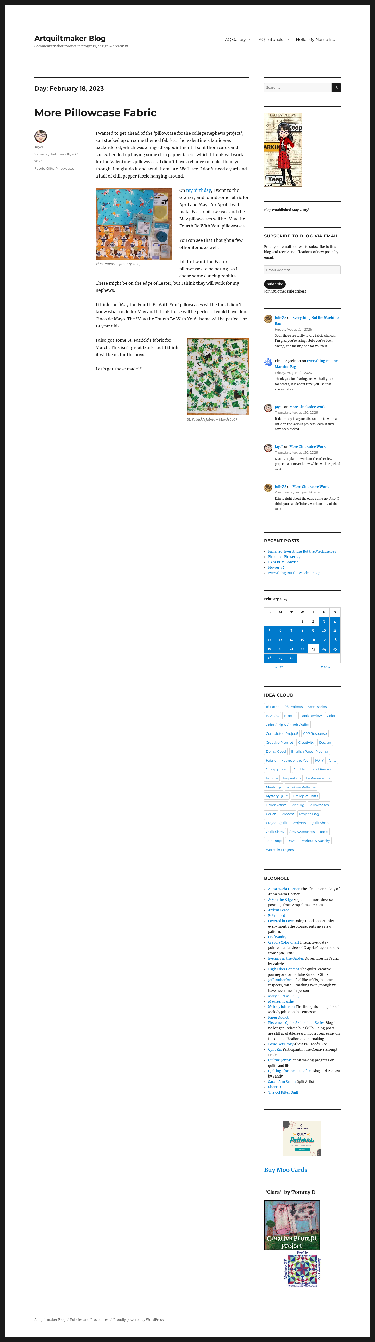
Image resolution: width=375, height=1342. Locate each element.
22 (302, 649)
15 (302, 640)
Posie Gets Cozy (280, 1044)
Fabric (39, 168)
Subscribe (275, 284)
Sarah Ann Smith (282, 1082)
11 (334, 630)
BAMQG (272, 716)
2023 (38, 161)
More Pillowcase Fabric (95, 112)
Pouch (271, 814)
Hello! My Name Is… (315, 39)
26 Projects (294, 707)
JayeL (39, 147)
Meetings (273, 787)
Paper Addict (278, 1017)
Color (331, 716)
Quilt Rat (275, 1049)
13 (280, 640)
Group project (277, 769)
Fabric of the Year (295, 760)
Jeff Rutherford (280, 980)
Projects (299, 823)
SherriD (274, 1087)
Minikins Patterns (301, 787)
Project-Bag (309, 814)
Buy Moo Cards (285, 1169)
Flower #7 (276, 567)
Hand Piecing (321, 769)
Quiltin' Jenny (279, 1060)
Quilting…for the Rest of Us (290, 1071)
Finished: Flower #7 (284, 557)
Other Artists (276, 805)
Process (288, 814)
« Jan (279, 667)
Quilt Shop (320, 823)
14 (291, 640)
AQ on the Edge (280, 899)
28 (291, 658)
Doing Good (276, 751)
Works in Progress (280, 849)
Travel (292, 841)
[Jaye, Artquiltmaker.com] (302, 150)
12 (269, 640)
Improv (272, 778)
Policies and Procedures (89, 1320)
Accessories (317, 707)
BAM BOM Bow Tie (283, 562)
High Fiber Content (283, 969)
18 (335, 640)
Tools (324, 832)
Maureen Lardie (281, 1001)
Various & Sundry (316, 841)
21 (291, 649)
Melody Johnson (281, 1007)
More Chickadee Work (307, 407)
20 (280, 649)
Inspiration (292, 778)
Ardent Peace (278, 910)
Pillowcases (64, 168)
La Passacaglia (318, 778)
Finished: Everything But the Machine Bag (302, 551)
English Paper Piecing (309, 751)
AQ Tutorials (271, 39)
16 (313, 640)
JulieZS (280, 317)
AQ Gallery (235, 39)
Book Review (311, 716)
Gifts (50, 168)
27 (281, 658)
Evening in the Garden (286, 958)
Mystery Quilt (277, 796)
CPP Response (315, 733)
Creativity (306, 742)
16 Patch (273, 707)
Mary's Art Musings (284, 996)
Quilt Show (275, 832)
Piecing (298, 805)
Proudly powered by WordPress (138, 1320)
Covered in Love (281, 921)
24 (324, 649)
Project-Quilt (276, 823)
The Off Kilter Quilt (283, 1092)
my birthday (198, 190)
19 (269, 649)
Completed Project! (282, 733)
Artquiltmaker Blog (70, 38)
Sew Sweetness (302, 832)
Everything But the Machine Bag (294, 573)
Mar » (325, 667)
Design (325, 742)
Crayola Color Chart (283, 942)
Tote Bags (274, 841)
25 (335, 649)
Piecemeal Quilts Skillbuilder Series (296, 1023)
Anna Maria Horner (284, 889)
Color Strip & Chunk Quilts (287, 725)
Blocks (289, 716)
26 (269, 658)
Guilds (299, 769)
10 (324, 630)
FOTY (319, 760)
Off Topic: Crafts (305, 796)
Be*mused (276, 916)
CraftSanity (277, 937)
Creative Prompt (279, 742)
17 (324, 640)
